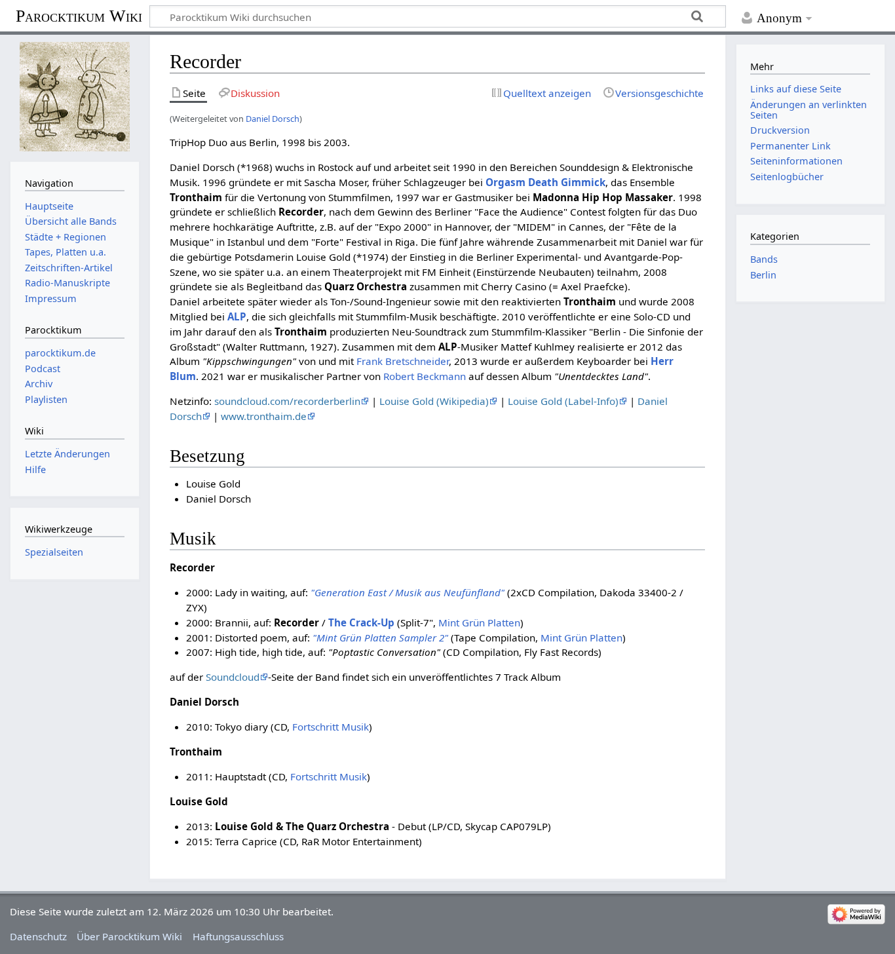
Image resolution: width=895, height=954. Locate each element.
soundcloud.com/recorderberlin (287, 401)
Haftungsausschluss (238, 936)
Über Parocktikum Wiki (129, 936)
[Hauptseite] (74, 96)
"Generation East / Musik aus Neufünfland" (408, 592)
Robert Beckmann (424, 376)
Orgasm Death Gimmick (545, 182)
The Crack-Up (361, 622)
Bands (764, 259)
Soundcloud (232, 676)
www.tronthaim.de (264, 416)
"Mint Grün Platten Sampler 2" (380, 637)
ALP (236, 316)
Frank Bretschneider (402, 361)
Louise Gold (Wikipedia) (434, 401)
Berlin (763, 275)
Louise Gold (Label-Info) (563, 401)
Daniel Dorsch (272, 118)
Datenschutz (38, 936)
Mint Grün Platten (479, 622)
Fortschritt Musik (330, 726)
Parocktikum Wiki (79, 15)
